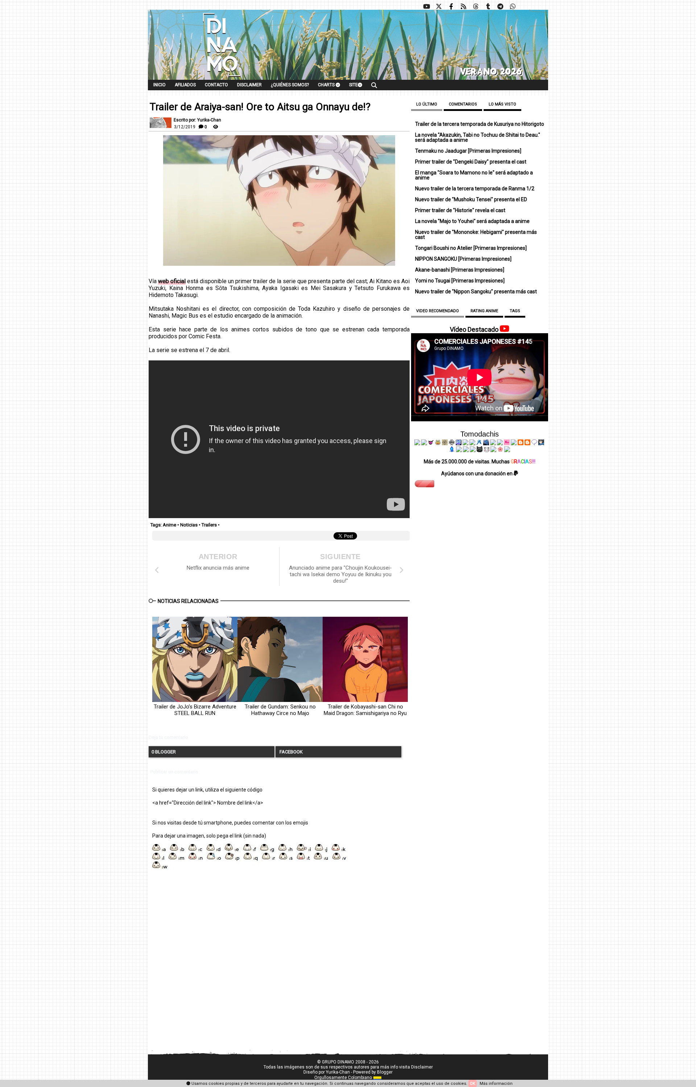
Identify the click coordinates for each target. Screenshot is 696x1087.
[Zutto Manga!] (493, 443)
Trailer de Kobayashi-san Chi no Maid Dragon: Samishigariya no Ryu (365, 709)
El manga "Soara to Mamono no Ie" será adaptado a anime (474, 175)
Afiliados (185, 84)
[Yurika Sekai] (514, 443)
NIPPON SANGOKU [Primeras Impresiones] (463, 259)
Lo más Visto (502, 104)
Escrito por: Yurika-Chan (197, 120)
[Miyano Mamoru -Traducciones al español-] (520, 443)
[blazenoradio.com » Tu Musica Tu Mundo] (527, 443)
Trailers (209, 525)
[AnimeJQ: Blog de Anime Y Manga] (507, 450)
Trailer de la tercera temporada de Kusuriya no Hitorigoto (479, 124)
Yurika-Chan (338, 1072)
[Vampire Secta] (445, 443)
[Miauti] (431, 443)
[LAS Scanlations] (458, 443)
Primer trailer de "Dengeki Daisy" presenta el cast (470, 162)
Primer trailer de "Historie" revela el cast (460, 210)
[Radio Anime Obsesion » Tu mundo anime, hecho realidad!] (479, 443)
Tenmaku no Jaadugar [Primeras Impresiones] (468, 151)
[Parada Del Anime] (486, 443)
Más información (496, 1083)
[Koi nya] (472, 443)
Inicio (159, 84)
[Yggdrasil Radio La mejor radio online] (424, 443)
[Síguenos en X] (438, 6)
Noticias (189, 525)
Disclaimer (249, 84)
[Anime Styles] (500, 443)
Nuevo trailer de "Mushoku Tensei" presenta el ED (471, 199)
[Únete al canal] (500, 6)
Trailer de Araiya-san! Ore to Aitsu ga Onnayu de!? (260, 107)
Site (353, 84)
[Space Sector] (466, 450)
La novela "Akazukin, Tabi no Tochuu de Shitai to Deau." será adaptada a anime (477, 137)
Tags (515, 311)
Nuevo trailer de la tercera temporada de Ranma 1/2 (474, 188)
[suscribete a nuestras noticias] (463, 6)
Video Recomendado (437, 311)
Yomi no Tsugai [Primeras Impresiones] (460, 281)
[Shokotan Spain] (507, 443)
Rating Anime (484, 311)
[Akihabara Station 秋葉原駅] (534, 443)
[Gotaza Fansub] (459, 450)
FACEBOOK (290, 752)
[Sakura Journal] (500, 450)
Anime (169, 525)
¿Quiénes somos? (290, 84)
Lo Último (426, 104)
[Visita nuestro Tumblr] (487, 6)
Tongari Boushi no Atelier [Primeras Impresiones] (471, 248)
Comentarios (463, 104)
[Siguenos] (475, 6)
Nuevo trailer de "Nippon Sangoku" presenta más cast (476, 291)
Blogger (385, 1072)
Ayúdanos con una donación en (477, 473)
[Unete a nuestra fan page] (451, 6)
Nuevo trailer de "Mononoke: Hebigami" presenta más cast (476, 234)
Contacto (216, 84)
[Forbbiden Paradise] (465, 443)
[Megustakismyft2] (452, 450)
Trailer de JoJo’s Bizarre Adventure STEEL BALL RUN (195, 709)
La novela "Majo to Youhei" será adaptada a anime (472, 221)
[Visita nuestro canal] (426, 6)
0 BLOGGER (164, 752)
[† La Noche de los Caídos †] (417, 443)
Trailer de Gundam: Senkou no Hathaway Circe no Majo (280, 709)
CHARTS (327, 84)
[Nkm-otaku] (479, 450)
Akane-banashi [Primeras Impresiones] (459, 270)
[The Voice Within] (486, 450)
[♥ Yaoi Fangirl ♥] (438, 443)
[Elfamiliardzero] (541, 443)
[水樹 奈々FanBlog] (452, 443)
